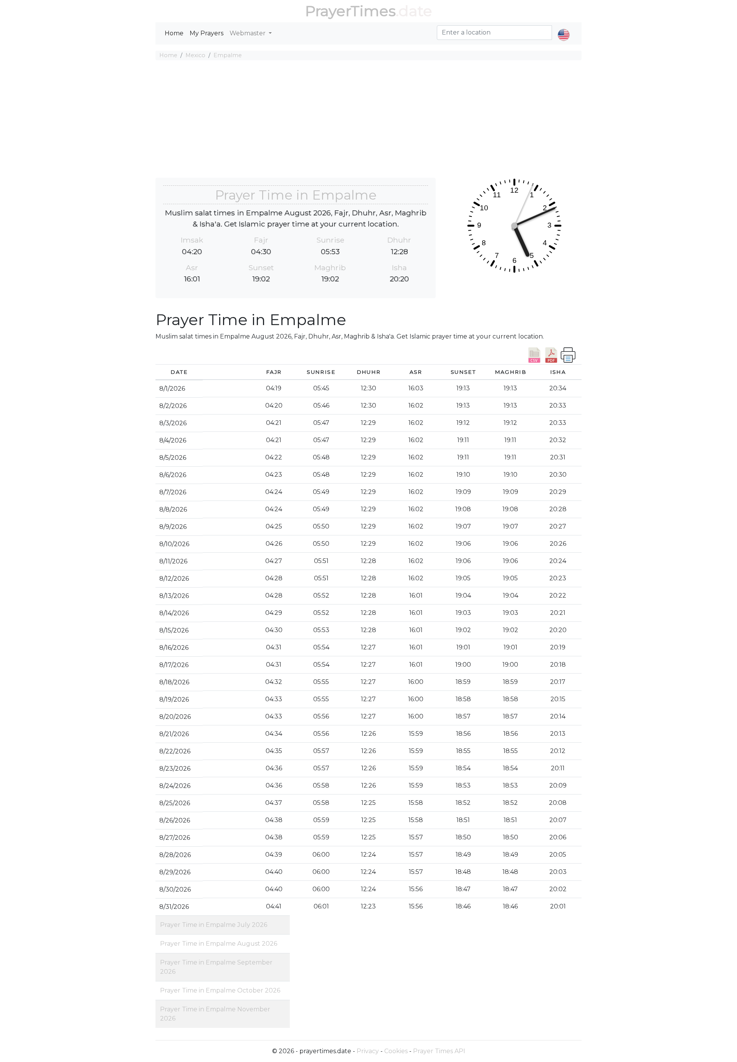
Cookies (396, 1051)
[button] (563, 28)
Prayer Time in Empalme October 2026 (220, 990)
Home (174, 33)
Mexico (195, 55)
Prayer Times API (439, 1051)
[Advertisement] (368, 120)
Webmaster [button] (248, 33)
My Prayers (206, 33)
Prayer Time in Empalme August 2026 (218, 943)
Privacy (368, 1051)
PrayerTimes (350, 11)
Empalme (227, 55)
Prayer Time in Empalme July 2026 (213, 924)
